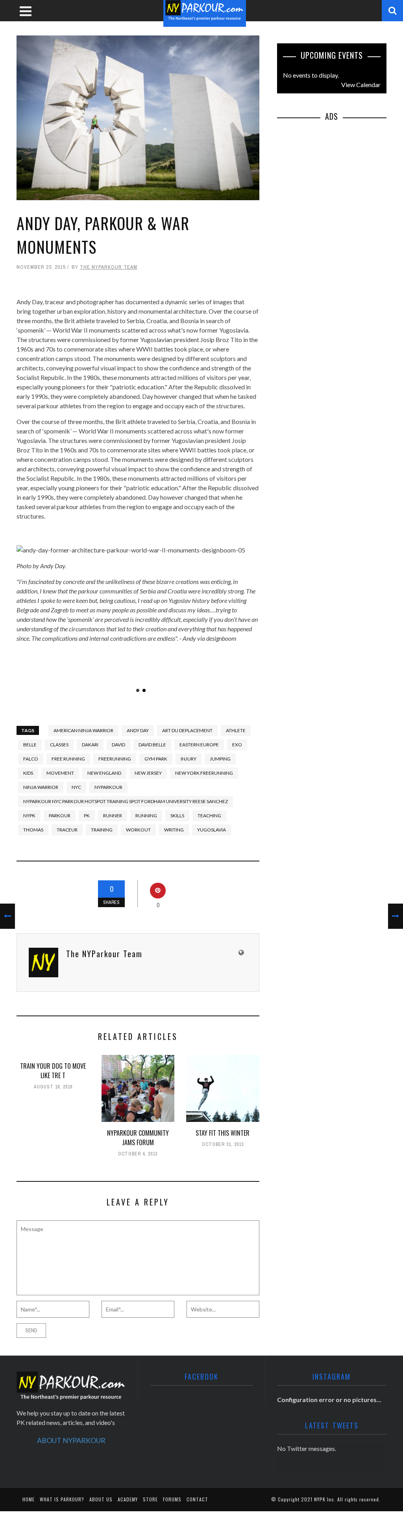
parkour (59, 815)
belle (30, 745)
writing (174, 830)
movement (60, 773)
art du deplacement (187, 730)
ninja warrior (40, 787)
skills (177, 815)
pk (87, 815)
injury (188, 759)
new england (104, 773)
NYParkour (108, 787)
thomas (33, 830)
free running (68, 759)
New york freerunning (204, 773)
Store (150, 1499)
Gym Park (155, 759)
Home (28, 1499)
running (146, 815)
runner (112, 815)
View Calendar (361, 84)
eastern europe (199, 745)
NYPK (29, 815)
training (102, 830)
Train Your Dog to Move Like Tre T (53, 1070)
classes (59, 745)
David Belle (152, 745)
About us (101, 1499)
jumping (220, 759)
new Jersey (148, 773)
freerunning (114, 759)
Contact (197, 1499)
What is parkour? (62, 1499)
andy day (138, 730)
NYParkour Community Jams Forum (138, 1137)
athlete (236, 730)
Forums (172, 1499)
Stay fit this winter (223, 1133)
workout (138, 830)
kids (28, 773)
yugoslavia (211, 830)
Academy (128, 1499)
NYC (76, 787)
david (118, 745)
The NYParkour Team (108, 267)
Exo (237, 745)
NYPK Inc (324, 1499)
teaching (209, 815)
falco (30, 759)
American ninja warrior (83, 730)
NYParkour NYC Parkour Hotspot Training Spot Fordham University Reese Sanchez (125, 801)
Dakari (90, 745)
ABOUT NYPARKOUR (71, 1440)
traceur (67, 830)
